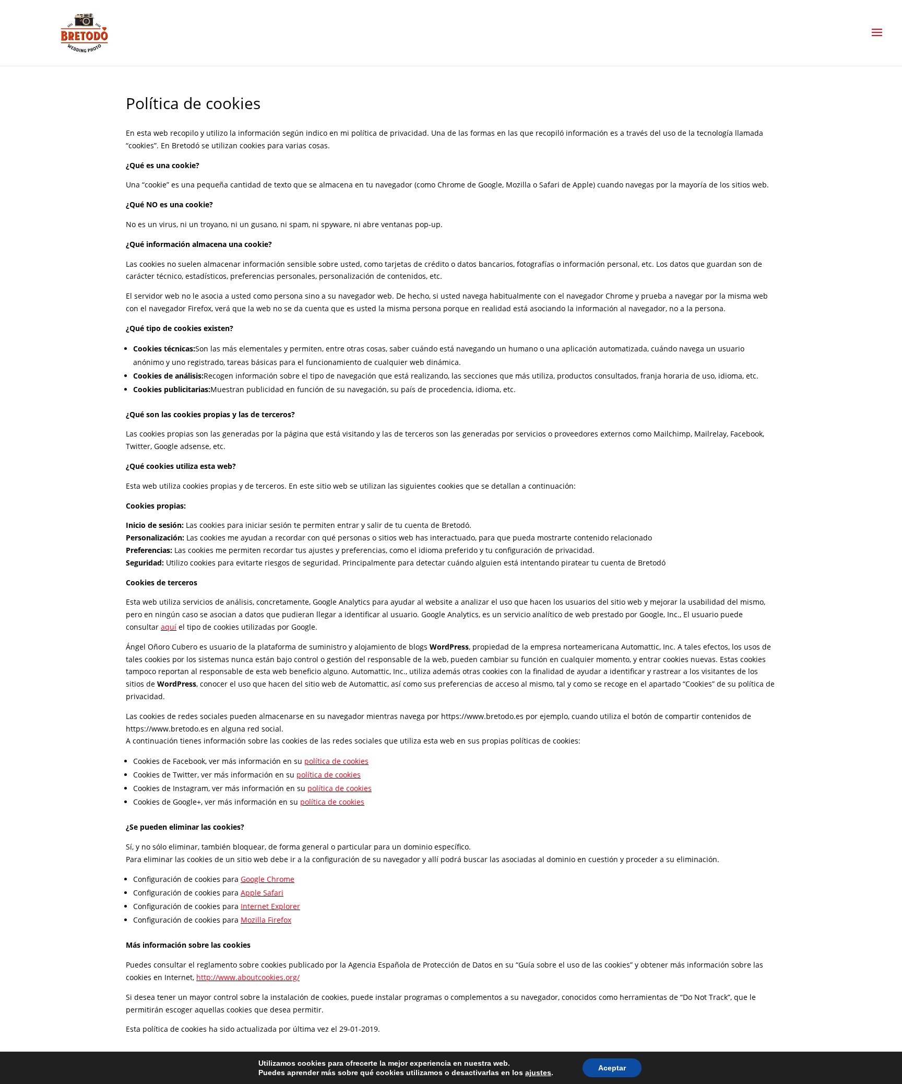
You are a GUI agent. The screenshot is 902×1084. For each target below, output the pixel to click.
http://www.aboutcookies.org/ (248, 977)
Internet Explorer (270, 906)
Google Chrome (267, 879)
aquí (168, 627)
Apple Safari (262, 893)
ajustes (538, 1072)
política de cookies (336, 761)
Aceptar (612, 1068)
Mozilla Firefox (266, 920)
